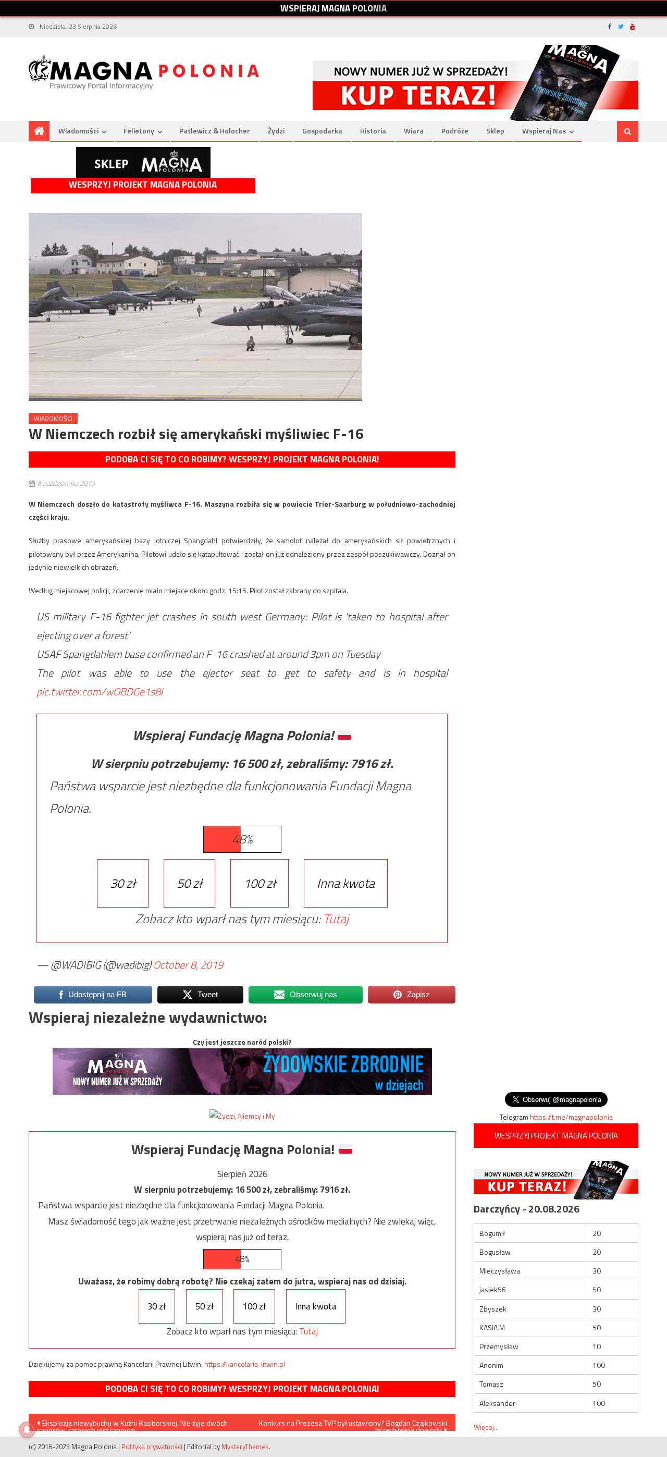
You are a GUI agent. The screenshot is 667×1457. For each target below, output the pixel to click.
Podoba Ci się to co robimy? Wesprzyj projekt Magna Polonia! (242, 459)
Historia (373, 130)
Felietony (138, 130)
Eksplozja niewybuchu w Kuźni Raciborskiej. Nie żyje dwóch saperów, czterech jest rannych (132, 1424)
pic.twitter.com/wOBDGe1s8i (99, 691)
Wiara (414, 130)
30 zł (122, 883)
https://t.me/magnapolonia (571, 1116)
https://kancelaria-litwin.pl (244, 1363)
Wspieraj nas (544, 130)
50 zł (189, 883)
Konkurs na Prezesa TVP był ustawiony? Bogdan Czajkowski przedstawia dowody (353, 1424)
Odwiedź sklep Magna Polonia (143, 162)
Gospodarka (322, 130)
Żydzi (276, 130)
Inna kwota (346, 883)
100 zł (259, 883)
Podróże (454, 130)
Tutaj (336, 918)
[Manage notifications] (27, 1430)
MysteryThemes (245, 1446)
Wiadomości (78, 130)
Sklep (495, 130)
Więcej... (486, 1427)
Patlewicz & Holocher (214, 130)
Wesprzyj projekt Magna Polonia (143, 184)
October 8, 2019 (188, 965)
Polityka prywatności (151, 1446)
